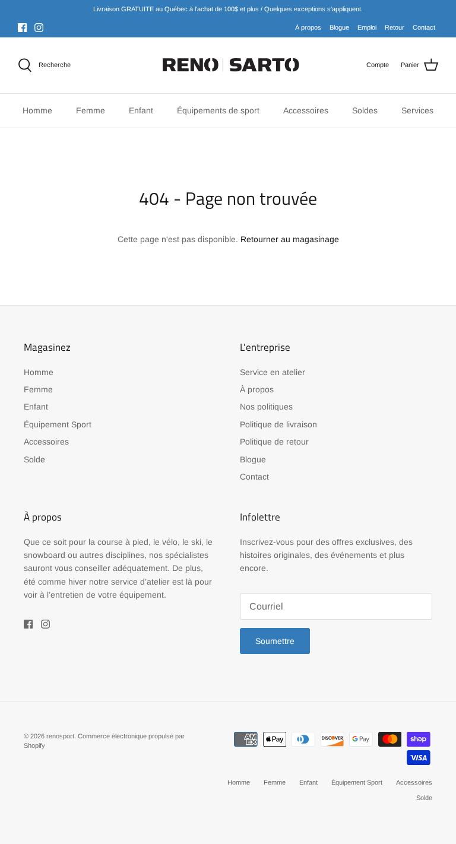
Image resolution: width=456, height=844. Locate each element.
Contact (424, 27)
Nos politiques (266, 406)
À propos (308, 27)
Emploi (366, 27)
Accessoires (46, 441)
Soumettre (274, 641)
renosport (60, 736)
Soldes (365, 110)
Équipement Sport (57, 424)
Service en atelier (272, 372)
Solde (34, 459)
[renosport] (228, 65)
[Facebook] (22, 27)
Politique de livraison (278, 424)
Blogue (339, 27)
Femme (38, 389)
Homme (38, 372)
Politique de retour (274, 441)
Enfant (36, 406)
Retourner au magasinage (289, 239)
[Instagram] (38, 27)
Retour (394, 27)
